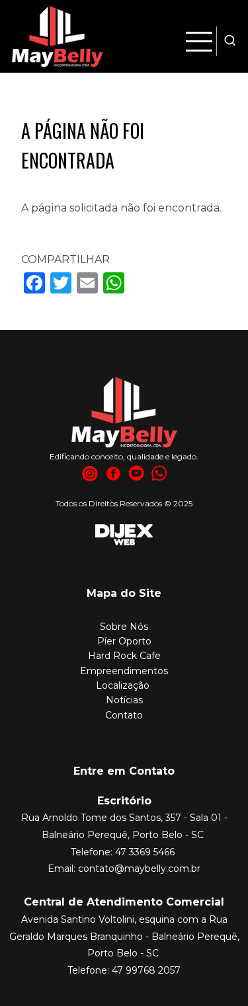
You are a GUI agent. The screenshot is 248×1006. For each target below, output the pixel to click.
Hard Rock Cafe (124, 656)
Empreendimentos (124, 671)
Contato (124, 715)
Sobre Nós (124, 627)
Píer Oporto (124, 641)
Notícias (124, 700)
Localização (122, 685)
